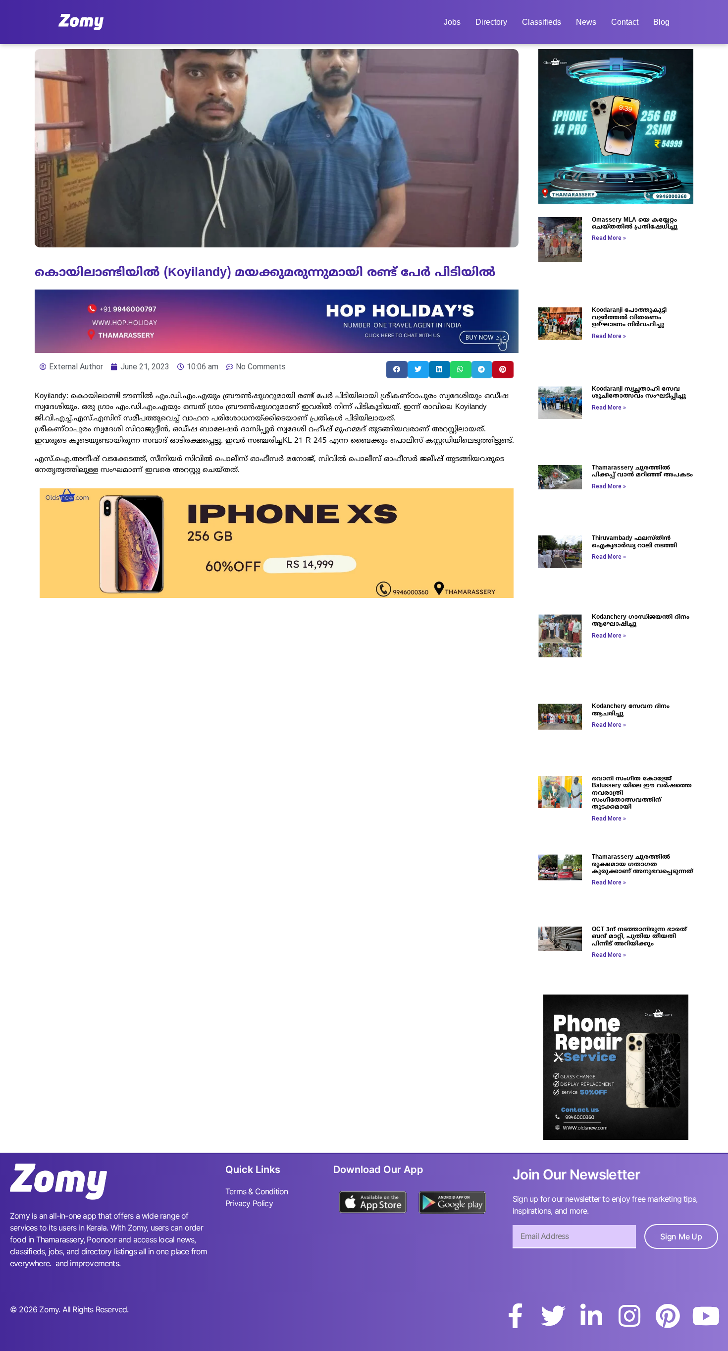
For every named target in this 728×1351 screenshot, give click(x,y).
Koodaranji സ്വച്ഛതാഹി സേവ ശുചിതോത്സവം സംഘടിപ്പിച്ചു (639, 393)
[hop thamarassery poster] (277, 350)
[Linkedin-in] (591, 1315)
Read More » (609, 238)
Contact (624, 22)
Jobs (452, 22)
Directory (491, 22)
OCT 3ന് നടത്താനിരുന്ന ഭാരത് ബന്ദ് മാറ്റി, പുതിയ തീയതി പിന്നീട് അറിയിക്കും (639, 937)
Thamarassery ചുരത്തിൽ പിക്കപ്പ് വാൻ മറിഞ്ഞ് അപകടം (642, 472)
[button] (397, 369)
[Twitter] (553, 1315)
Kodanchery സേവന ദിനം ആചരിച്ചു (631, 710)
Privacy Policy (249, 1203)
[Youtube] (705, 1315)
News (586, 22)
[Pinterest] (667, 1315)
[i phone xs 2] (277, 595)
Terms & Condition (256, 1191)
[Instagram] (629, 1315)
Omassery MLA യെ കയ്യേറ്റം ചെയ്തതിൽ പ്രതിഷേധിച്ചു (634, 224)
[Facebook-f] (515, 1315)
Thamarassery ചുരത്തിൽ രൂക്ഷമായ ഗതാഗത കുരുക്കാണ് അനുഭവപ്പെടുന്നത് (642, 865)
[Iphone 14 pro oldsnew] (615, 201)
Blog (661, 22)
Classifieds (541, 22)
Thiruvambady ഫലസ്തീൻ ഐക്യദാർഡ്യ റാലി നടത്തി (634, 542)
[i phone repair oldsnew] (615, 1137)
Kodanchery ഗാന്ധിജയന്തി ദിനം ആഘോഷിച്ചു (640, 621)
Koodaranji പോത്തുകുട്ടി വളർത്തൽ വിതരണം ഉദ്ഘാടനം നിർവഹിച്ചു (629, 318)
